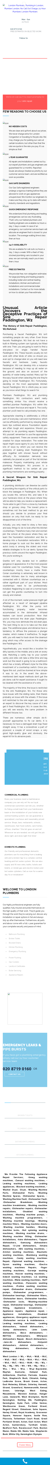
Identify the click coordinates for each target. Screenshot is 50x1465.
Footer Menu (25, 1445)
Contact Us (14, 1074)
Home (13, 85)
